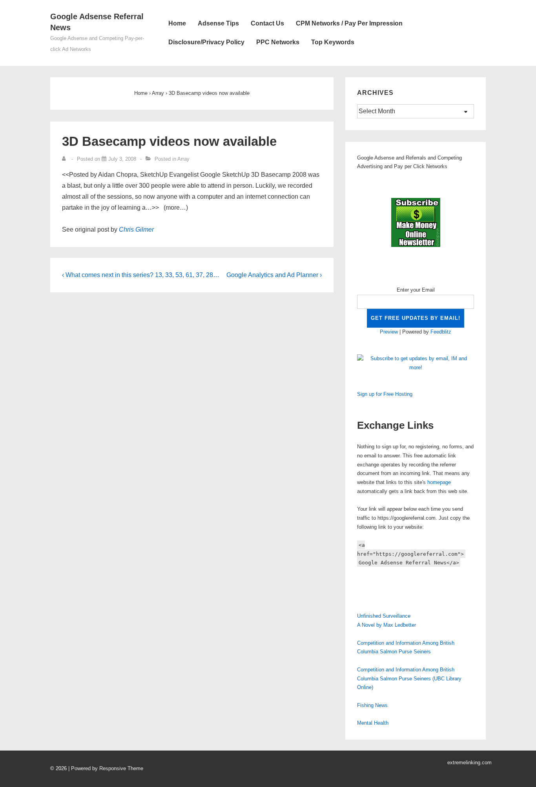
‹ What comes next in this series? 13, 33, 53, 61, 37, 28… (140, 275)
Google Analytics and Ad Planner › (274, 275)
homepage (439, 482)
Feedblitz (440, 332)
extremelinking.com (469, 762)
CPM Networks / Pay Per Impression (349, 23)
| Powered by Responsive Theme (105, 768)
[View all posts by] (65, 159)
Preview (389, 332)
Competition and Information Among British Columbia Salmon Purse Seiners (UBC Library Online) (409, 679)
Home (177, 23)
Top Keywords (332, 42)
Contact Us (267, 23)
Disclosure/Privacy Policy (206, 42)
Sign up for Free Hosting (384, 394)
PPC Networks (277, 42)
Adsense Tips (218, 23)
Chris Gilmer (136, 229)
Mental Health (372, 723)
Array (183, 159)
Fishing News (372, 705)
